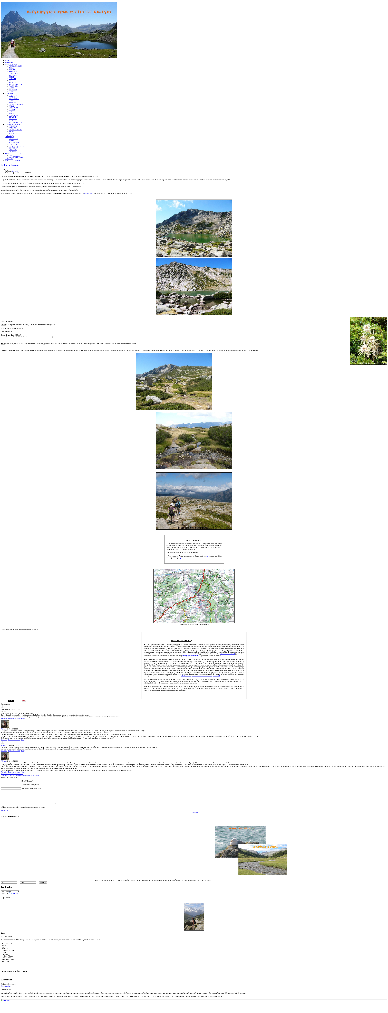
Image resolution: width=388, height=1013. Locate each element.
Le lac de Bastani (10, 165)
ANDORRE (13, 70)
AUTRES (12, 135)
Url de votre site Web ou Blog (31, 788)
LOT (10, 111)
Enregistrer (4, 810)
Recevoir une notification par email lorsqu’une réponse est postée (24, 807)
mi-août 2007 (88, 193)
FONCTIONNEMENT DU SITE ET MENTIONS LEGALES (16, 148)
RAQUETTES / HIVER (13, 153)
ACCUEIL (8, 60)
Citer (22, 718)
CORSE (11, 77)
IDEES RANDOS (11, 64)
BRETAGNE (13, 71)
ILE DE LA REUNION (13, 81)
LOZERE (12, 110)
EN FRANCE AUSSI (13, 140)
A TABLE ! (13, 133)
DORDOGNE (13, 108)
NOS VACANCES (15, 142)
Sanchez (4, 745)
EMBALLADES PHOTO (13, 161)
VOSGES (12, 91)
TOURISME (9, 93)
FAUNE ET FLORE (15, 130)
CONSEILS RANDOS (13, 127)
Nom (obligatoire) (27, 781)
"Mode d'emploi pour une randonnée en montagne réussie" (200, 676)
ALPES (11, 68)
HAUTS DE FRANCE (13, 96)
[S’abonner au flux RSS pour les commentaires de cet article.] (10, 704)
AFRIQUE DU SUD (16, 66)
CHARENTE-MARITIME (13, 74)
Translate (16, 893)
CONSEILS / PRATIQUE (13, 124)
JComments (194, 812)
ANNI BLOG (13, 144)
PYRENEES (13, 90)
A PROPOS (9, 62)
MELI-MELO (9, 137)
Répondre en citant (14, 718)
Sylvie (4, 729)
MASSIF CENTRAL (16, 84)
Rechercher (4, 984)
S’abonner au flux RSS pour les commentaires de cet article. (20, 775)
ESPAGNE (12, 79)
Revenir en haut (6, 986)
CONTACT (9, 159)
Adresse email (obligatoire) (30, 785)
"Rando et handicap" (227, 654)
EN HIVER (13, 131)
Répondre (4, 718)
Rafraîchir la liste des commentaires (12, 774)
